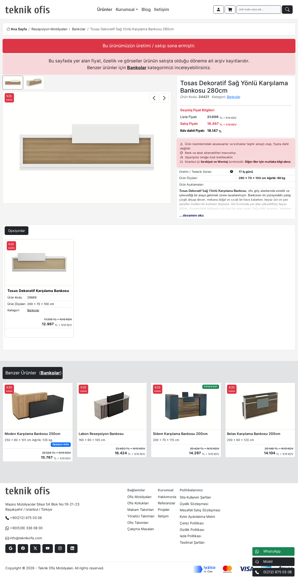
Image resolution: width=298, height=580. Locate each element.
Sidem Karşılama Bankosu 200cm (180, 434)
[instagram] (60, 548)
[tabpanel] (149, 293)
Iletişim (161, 9)
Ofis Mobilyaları (139, 497)
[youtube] (47, 548)
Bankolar (78, 29)
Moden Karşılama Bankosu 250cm (32, 434)
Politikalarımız (191, 490)
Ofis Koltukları (138, 503)
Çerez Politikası (192, 523)
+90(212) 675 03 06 (26, 518)
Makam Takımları (140, 510)
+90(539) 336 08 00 (26, 528)
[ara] (287, 9)
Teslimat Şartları (192, 542)
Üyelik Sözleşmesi (194, 504)
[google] (10, 548)
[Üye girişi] (218, 9)
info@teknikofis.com (26, 538)
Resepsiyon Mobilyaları (49, 29)
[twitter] (35, 548)
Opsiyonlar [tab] (16, 231)
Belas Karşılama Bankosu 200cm (253, 434)
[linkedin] (72, 548)
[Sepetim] (230, 9)
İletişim (163, 516)
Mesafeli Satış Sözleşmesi (200, 510)
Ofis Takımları (137, 523)
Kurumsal (125, 9)
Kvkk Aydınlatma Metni (197, 517)
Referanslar (166, 503)
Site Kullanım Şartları (195, 497)
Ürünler (104, 9)
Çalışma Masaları (140, 529)
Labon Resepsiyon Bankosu (101, 434)
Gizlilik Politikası (192, 530)
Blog (146, 9)
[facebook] (23, 548)
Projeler (163, 510)
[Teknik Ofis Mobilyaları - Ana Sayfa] (27, 9)
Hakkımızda (167, 497)
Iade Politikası (190, 536)
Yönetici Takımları (140, 516)
